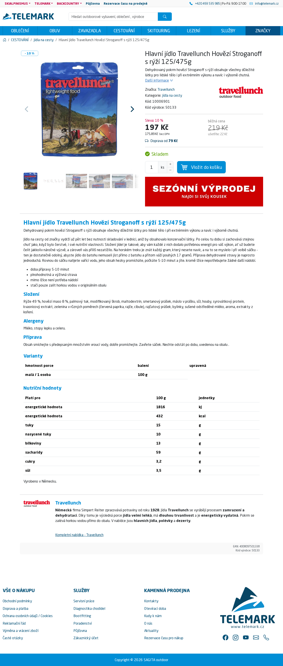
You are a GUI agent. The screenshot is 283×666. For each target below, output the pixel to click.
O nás (148, 623)
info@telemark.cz (266, 3)
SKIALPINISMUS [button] (16, 3)
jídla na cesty (172, 95)
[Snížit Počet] (170, 170)
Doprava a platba (15, 608)
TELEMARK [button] (42, 3)
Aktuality (151, 630)
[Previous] (27, 109)
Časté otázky (13, 638)
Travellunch (166, 89)
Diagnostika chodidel (89, 608)
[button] (225, 637)
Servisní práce (83, 601)
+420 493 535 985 (207, 3)
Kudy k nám (153, 616)
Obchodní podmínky (17, 601)
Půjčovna (80, 630)
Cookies (47, 616)
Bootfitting (82, 616)
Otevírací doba (155, 608)
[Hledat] (165, 16)
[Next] (132, 109)
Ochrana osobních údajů (20, 616)
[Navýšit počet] (170, 164)
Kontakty (151, 601)
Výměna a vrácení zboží (20, 630)
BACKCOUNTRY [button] (68, 3)
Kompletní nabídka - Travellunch (79, 535)
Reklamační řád (14, 623)
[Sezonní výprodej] (204, 191)
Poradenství (82, 623)
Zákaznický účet (85, 638)
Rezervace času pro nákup (163, 638)
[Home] (4, 40)
